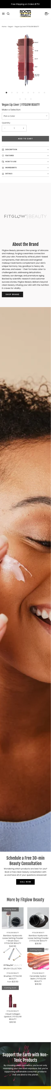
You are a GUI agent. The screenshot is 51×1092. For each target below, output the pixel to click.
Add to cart (25, 138)
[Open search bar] (9, 13)
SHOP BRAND (12, 294)
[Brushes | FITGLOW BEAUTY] (13, 958)
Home (4, 26)
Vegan (10, 26)
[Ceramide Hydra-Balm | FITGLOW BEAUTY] (38, 958)
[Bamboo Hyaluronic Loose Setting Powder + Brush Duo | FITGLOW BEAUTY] (13, 918)
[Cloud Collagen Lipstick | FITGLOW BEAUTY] (13, 996)
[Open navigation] (3, 13)
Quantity (6, 122)
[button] (25, 59)
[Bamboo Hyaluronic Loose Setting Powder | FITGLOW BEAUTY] (38, 918)
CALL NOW (25, 882)
